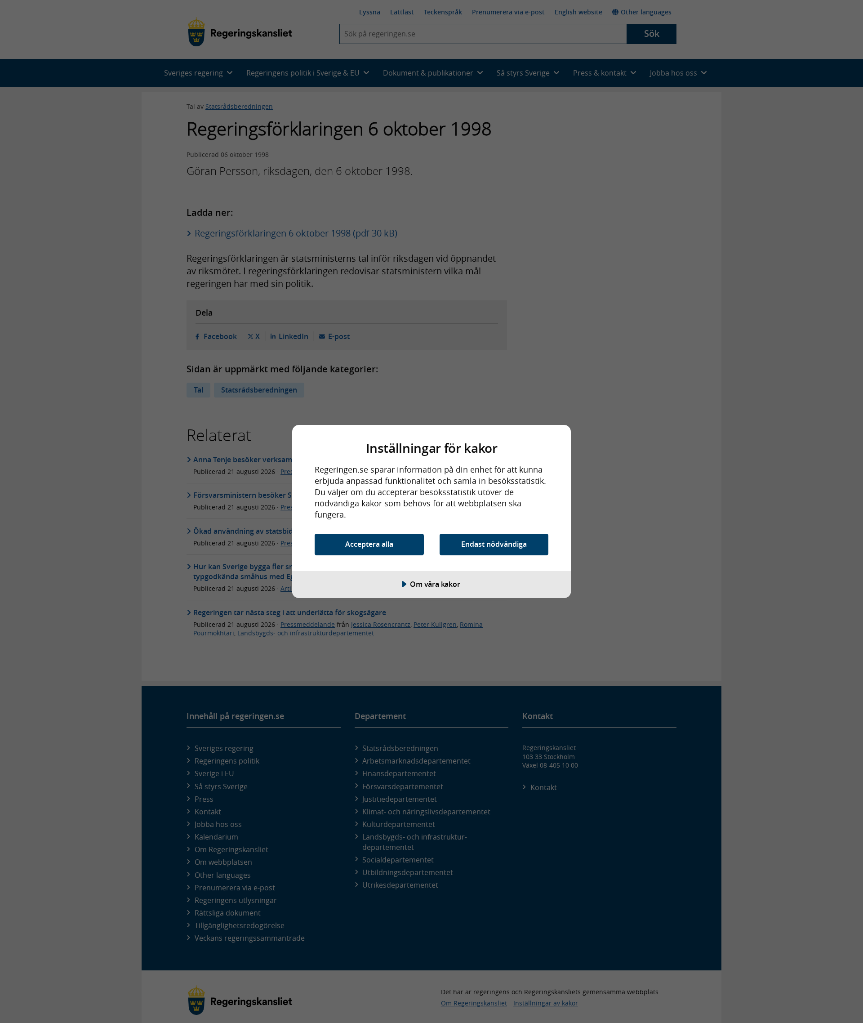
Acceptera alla (369, 544)
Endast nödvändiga (494, 544)
